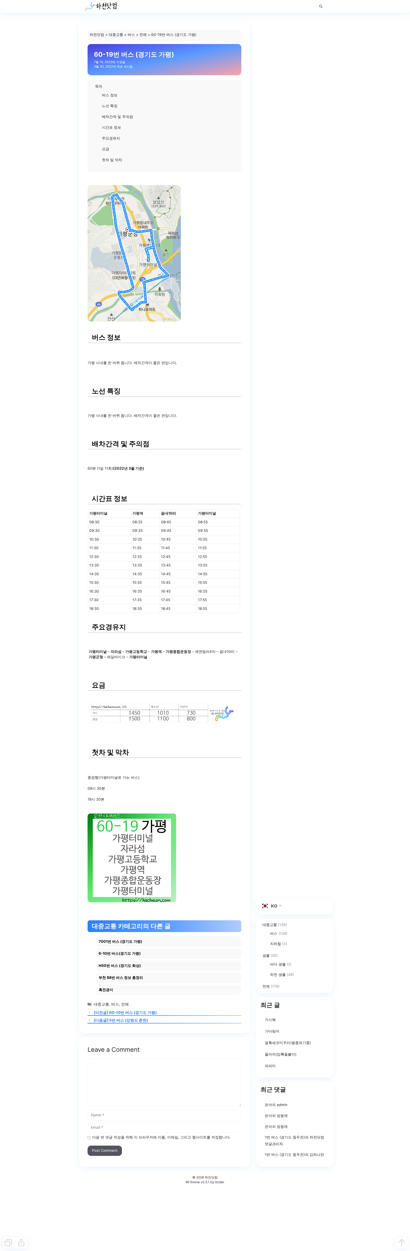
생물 (266, 955)
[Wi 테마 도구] (8, 1243)
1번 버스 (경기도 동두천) (285, 1137)
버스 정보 (109, 95)
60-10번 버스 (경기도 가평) (133, 1012)
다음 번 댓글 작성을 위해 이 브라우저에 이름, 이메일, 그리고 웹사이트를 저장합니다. (161, 1137)
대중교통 (116, 34)
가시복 (270, 1020)
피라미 (270, 1066)
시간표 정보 (111, 127)
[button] (321, 6)
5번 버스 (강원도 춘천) (128, 1020)
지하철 (275, 944)
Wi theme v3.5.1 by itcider (205, 1182)
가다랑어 (272, 1031)
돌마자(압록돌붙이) (280, 1054)
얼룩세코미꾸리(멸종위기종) (288, 1043)
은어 (268, 1105)
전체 (143, 34)
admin (282, 1105)
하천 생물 (278, 974)
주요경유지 (111, 138)
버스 (131, 34)
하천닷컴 (97, 34)
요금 (105, 149)
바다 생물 (278, 964)
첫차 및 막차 (112, 160)
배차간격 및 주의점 (117, 117)
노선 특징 (109, 106)
